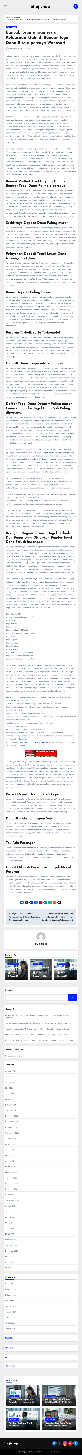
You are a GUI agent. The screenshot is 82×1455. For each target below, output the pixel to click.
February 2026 (11, 1105)
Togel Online (10, 1323)
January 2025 (11, 1178)
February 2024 (11, 1240)
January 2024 (11, 1245)
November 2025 (11, 1122)
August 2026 (10, 1071)
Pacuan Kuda (10, 1289)
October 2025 (11, 1127)
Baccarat (9, 1284)
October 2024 (11, 1195)
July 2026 (9, 1077)
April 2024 (9, 1229)
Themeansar (58, 1452)
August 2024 (10, 1206)
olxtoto (8, 1358)
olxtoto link (9, 1348)
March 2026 (10, 1099)
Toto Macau (11, 27)
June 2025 (9, 1150)
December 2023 (11, 1251)
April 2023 (9, 1262)
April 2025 (9, 1161)
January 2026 (11, 1111)
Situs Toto (9, 1338)
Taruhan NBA (10, 1312)
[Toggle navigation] (5, 6)
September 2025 (12, 1133)
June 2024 (9, 1217)
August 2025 (10, 1139)
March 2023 (10, 1268)
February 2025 (11, 1172)
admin (14, 49)
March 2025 (10, 1167)
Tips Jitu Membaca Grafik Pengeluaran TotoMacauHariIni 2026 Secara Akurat (37, 1029)
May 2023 (9, 1257)
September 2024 (12, 1200)
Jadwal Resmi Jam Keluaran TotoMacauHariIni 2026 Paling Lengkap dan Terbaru (38, 1023)
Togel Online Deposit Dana (35, 742)
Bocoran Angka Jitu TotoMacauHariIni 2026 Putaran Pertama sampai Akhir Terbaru (39, 1040)
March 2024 (10, 1234)
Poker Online (10, 1295)
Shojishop (40, 7)
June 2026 (9, 1082)
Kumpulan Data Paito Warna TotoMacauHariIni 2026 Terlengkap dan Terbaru (36, 1035)
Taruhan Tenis (11, 1318)
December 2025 (11, 1116)
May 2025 (9, 1155)
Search (9, 990)
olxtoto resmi (10, 1366)
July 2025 (9, 1144)
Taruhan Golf (10, 1306)
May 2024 (9, 1223)
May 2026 (9, 1088)
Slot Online (9, 1301)
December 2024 (11, 1184)
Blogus (47, 1452)
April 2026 (9, 1094)
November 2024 (11, 1189)
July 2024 (9, 1212)
